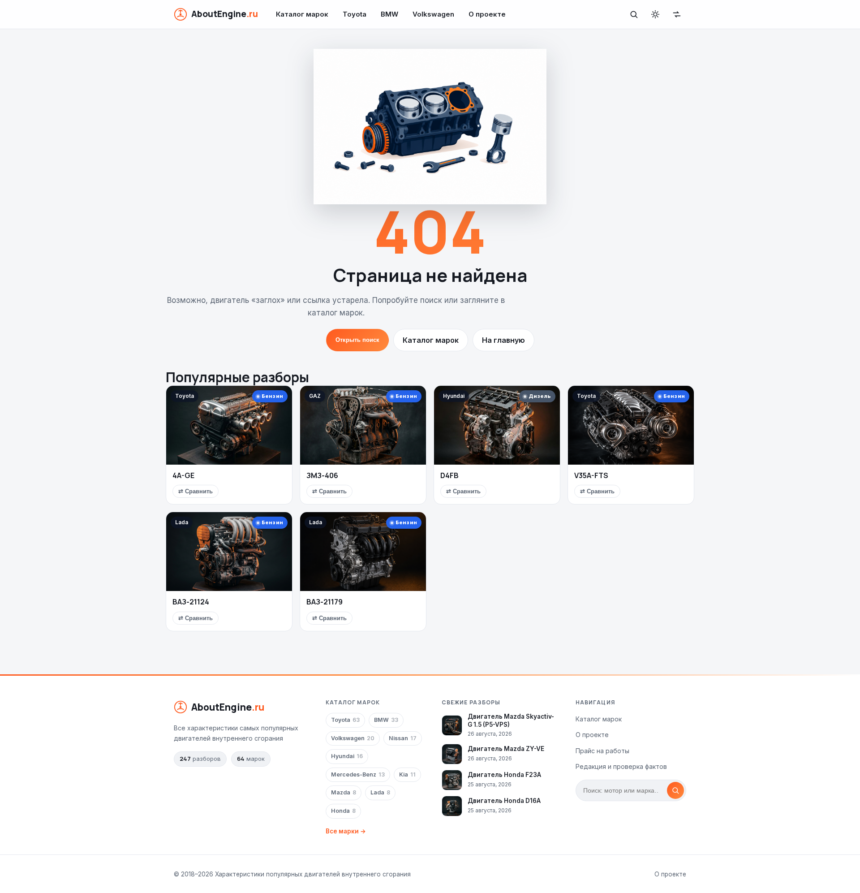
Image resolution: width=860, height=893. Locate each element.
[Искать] (675, 790)
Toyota (354, 14)
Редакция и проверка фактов (621, 766)
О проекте (487, 14)
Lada (380, 792)
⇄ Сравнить (195, 491)
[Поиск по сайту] (633, 14)
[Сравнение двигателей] (676, 14)
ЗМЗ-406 (322, 475)
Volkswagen (433, 14)
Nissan (403, 738)
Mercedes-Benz (358, 774)
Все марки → (346, 831)
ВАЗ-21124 (190, 602)
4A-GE (183, 475)
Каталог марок (302, 14)
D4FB (449, 475)
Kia (407, 774)
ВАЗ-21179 (324, 602)
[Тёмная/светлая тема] (655, 14)
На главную (503, 340)
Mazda (343, 792)
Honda (343, 810)
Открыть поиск (357, 339)
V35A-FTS (591, 475)
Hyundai (347, 756)
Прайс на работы (602, 751)
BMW (389, 14)
